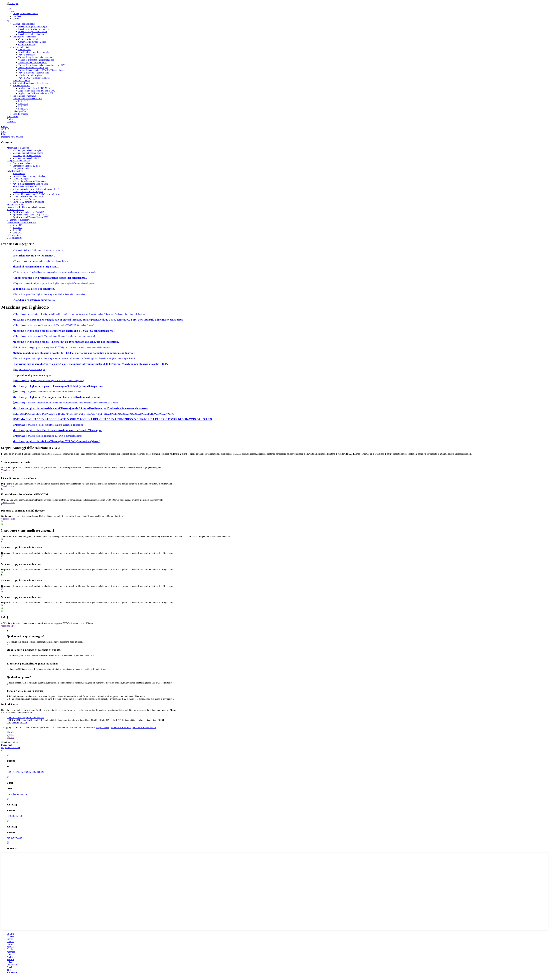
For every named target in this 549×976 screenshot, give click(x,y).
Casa (9, 8)
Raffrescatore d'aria (21, 85)
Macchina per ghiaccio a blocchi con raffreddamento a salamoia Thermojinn (57, 430)
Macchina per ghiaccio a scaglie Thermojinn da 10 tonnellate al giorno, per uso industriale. (66, 341)
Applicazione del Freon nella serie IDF (35, 93)
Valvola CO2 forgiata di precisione (34, 78)
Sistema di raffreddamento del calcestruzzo (32, 83)
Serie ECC (23, 109)
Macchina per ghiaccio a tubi (31, 34)
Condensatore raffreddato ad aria (27, 98)
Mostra (16, 18)
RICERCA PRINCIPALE (144, 727)
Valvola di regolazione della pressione (35, 57)
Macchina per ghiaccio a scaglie (32, 26)
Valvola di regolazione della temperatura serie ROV (41, 65)
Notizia (10, 119)
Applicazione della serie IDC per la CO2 (36, 90)
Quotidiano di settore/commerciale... (34, 299)
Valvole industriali (21, 47)
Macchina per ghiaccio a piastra (32, 31)
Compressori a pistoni (28, 39)
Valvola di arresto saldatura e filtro (33, 72)
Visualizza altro (8, 470)
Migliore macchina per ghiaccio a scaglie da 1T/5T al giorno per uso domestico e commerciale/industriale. (74, 352)
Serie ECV (23, 103)
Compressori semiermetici (24, 36)
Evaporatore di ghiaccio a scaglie (32, 375)
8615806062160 (14, 816)
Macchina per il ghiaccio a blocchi (33, 29)
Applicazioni (12, 116)
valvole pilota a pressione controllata (34, 52)
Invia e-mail (6, 745)
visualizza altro (8, 626)
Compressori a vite (26, 44)
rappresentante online (10, 747)
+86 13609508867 (15, 838)
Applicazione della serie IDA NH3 (34, 88)
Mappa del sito (102, 727)
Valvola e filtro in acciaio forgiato (33, 67)
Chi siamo (11, 11)
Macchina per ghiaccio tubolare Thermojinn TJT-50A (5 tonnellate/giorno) (56, 441)
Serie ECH (23, 106)
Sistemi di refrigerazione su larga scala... (36, 266)
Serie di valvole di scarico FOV (32, 62)
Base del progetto (20, 114)
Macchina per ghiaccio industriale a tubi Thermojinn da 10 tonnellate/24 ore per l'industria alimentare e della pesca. (80, 408)
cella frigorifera (19, 111)
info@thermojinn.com (17, 722)
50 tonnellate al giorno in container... (34, 288)
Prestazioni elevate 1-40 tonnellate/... (34, 255)
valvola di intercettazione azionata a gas (36, 60)
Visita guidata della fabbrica (25, 13)
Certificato (17, 16)
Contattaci (11, 121)
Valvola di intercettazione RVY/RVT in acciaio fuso (41, 70)
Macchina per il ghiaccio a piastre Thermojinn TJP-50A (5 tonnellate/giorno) (58, 386)
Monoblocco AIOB (21, 80)
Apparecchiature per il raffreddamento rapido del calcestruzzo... (50, 277)
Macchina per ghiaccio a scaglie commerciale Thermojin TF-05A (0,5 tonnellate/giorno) (64, 330)
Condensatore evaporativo (24, 96)
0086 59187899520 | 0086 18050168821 (25, 717)
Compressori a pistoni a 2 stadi (32, 42)
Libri (9, 21)
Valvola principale (26, 54)
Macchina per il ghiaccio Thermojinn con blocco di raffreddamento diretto (56, 397)
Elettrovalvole (24, 49)
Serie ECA (23, 101)
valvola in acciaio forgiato (30, 75)
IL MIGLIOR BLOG (121, 727)
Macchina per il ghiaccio (24, 24)
